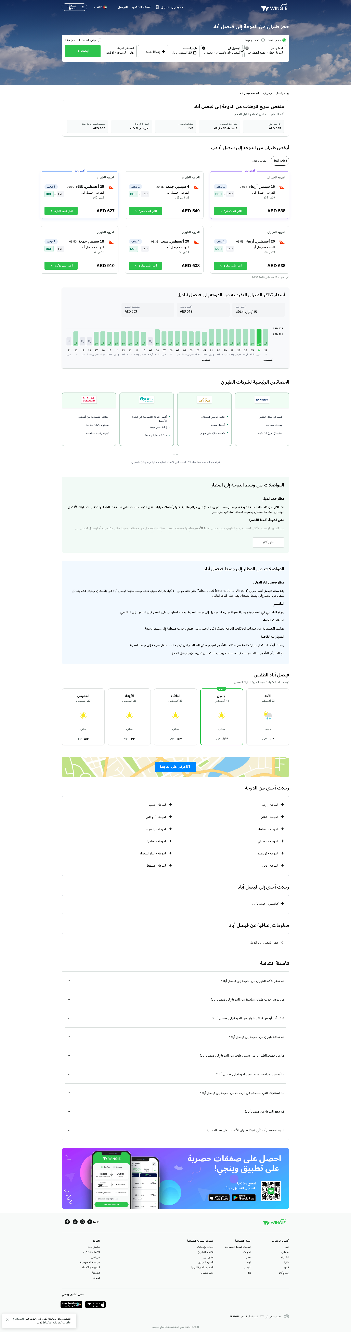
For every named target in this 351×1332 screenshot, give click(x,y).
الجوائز (96, 1278)
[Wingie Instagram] (82, 1222)
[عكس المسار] (242, 51)
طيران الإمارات (205, 1247)
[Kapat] (7, 1320)
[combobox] (265, 53)
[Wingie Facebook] (89, 1222)
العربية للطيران (205, 1262)
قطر (249, 1273)
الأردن (247, 1267)
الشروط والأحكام (91, 1267)
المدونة (96, 1273)
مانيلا (286, 1262)
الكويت (247, 1252)
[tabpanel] (175, 224)
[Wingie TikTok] (67, 1222)
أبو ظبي (285, 1252)
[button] (265, 337)
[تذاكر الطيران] (287, 93)
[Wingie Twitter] (75, 1222)
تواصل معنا (94, 1247)
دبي (287, 1247)
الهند (248, 1262)
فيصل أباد (267, 93)
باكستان (279, 93)
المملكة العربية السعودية (238, 1247)
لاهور (286, 1267)
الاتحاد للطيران (205, 1252)
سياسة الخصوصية (90, 1262)
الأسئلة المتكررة (91, 1252)
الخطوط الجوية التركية (202, 1267)
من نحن (95, 1257)
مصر (248, 1257)
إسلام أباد (284, 1273)
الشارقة (285, 1257)
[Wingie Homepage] (275, 7)
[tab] (280, 161)
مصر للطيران (206, 1273)
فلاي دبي (208, 1257)
